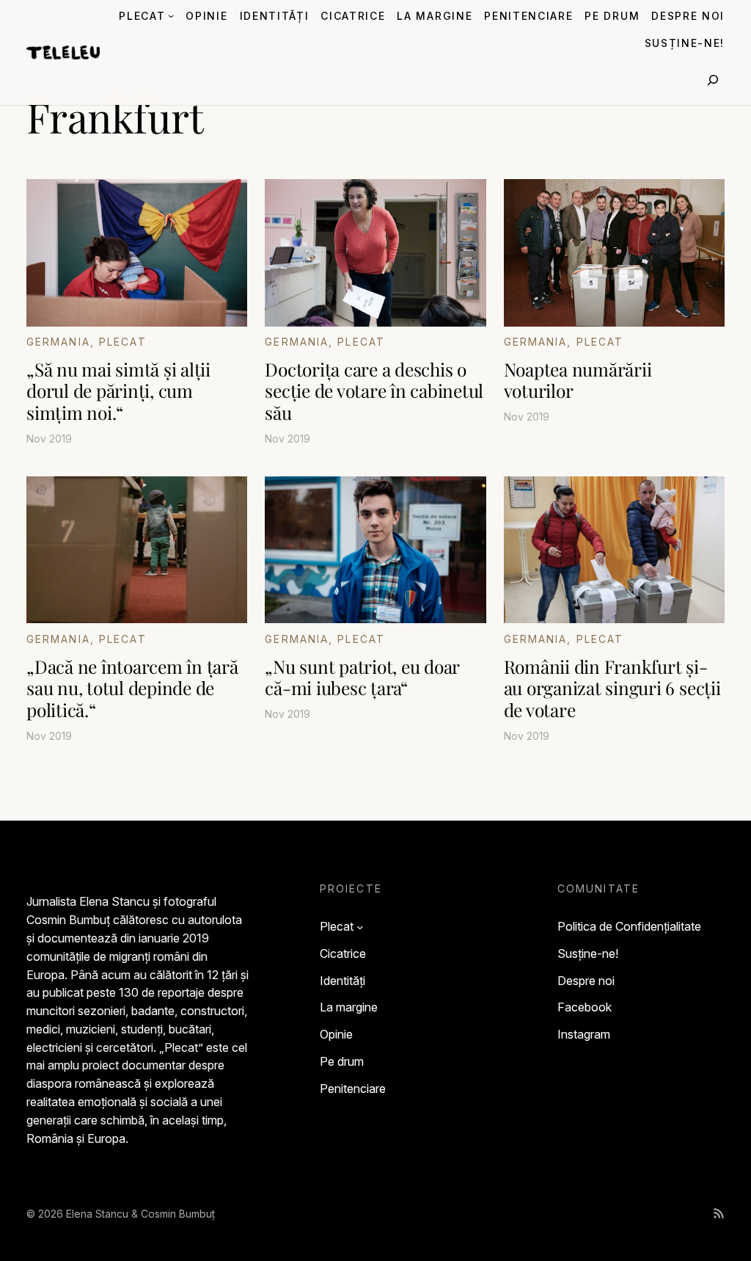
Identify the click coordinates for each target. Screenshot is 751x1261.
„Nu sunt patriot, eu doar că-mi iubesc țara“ (362, 677)
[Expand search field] (713, 80)
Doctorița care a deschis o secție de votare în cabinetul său (374, 390)
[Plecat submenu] (171, 15)
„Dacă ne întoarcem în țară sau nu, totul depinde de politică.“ (132, 687)
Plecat (123, 341)
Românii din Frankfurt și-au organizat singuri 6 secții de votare (612, 687)
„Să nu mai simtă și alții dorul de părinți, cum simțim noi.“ (118, 390)
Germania (58, 341)
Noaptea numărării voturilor (578, 379)
